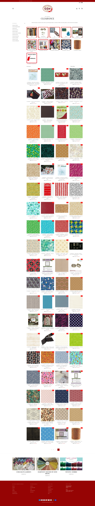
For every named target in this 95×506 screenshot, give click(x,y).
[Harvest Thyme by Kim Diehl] (47, 463)
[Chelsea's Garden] (23, 463)
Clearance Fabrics (15, 25)
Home (45, 16)
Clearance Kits (14, 28)
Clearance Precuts (15, 34)
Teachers (13, 490)
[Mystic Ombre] (71, 463)
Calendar (13, 487)
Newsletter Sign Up (14, 493)
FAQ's (49, 493)
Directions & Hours (32, 490)
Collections (48, 16)
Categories (14, 23)
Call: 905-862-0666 (32, 487)
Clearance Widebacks (15, 40)
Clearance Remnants (15, 36)
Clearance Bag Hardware (16, 26)
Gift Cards (49, 487)
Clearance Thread (15, 39)
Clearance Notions (15, 29)
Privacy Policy (50, 490)
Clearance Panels (15, 31)
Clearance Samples (15, 37)
